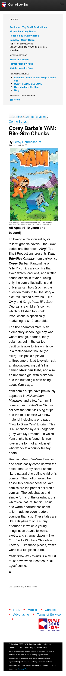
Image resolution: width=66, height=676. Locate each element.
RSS (16, 609)
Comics (16, 116)
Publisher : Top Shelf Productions (28, 27)
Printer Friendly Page (21, 63)
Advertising (21, 614)
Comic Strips (18, 121)
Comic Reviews (35, 116)
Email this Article (19, 59)
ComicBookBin (17, 4)
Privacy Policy (23, 669)
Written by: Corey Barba (23, 31)
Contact (50, 609)
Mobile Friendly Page (21, 68)
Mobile (32, 609)
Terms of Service (49, 614)
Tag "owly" (15, 99)
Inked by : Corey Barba (22, 39)
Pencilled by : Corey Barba (24, 35)
